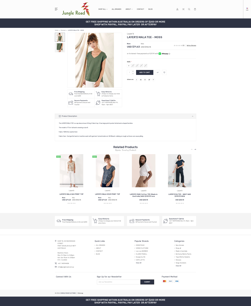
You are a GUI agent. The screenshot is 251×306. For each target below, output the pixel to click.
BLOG (150, 9)
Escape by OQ (140, 257)
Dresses (178, 260)
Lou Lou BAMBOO (142, 251)
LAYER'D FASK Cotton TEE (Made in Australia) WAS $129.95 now (144, 195)
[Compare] (183, 10)
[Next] (195, 149)
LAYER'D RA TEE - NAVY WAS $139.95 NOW (179, 195)
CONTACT (140, 9)
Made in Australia (181, 251)
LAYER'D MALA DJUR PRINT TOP (107, 194)
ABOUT (128, 9)
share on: (130, 79)
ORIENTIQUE (140, 245)
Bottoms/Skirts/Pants (183, 254)
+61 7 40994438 (63, 263)
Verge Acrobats (181, 263)
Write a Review (191, 45)
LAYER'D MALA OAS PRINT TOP (72, 194)
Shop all (178, 248)
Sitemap (80, 293)
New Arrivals (180, 245)
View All (138, 263)
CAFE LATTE (140, 260)
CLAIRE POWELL (141, 254)
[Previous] (192, 149)
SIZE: (129, 62)
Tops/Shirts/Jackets (183, 257)
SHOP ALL (102, 9)
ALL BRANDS (116, 9)
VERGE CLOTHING (142, 248)
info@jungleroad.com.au (66, 267)
